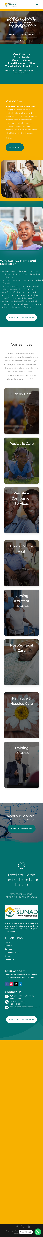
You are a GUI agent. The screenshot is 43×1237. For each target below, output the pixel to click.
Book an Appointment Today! (21, 317)
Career (7, 956)
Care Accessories (12, 952)
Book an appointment (21, 829)
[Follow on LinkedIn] (20, 984)
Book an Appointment (21, 34)
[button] (38, 1231)
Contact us (9, 960)
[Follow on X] (16, 984)
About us (8, 945)
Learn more (14, 147)
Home (7, 942)
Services (8, 949)
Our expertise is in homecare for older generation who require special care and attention (21, 22)
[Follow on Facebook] (7, 984)
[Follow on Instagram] (11, 984)
